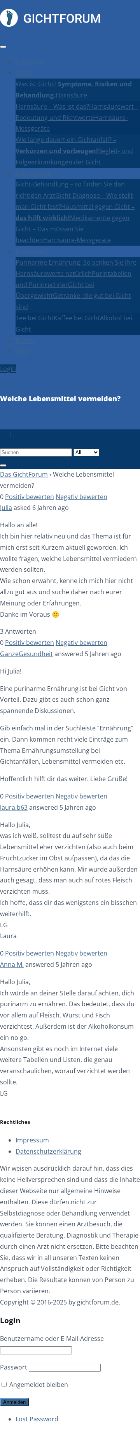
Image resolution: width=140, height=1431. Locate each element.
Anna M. (12, 964)
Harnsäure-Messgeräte (77, 240)
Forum (25, 340)
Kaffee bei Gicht (77, 318)
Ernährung (31, 251)
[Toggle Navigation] (3, 47)
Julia (6, 507)
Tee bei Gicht (35, 318)
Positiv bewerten (29, 496)
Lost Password (37, 1419)
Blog (22, 351)
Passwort (13, 1367)
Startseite (30, 62)
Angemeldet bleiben (38, 1384)
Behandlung (33, 173)
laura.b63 (14, 807)
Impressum (32, 1140)
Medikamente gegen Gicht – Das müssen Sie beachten (73, 229)
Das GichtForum (24, 474)
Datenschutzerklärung (48, 1151)
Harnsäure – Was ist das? (52, 106)
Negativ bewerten (81, 496)
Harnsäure (71, 95)
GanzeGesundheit (26, 654)
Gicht (23, 72)
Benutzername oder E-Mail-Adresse (52, 1338)
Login (8, 368)
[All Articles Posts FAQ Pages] (70, 457)
